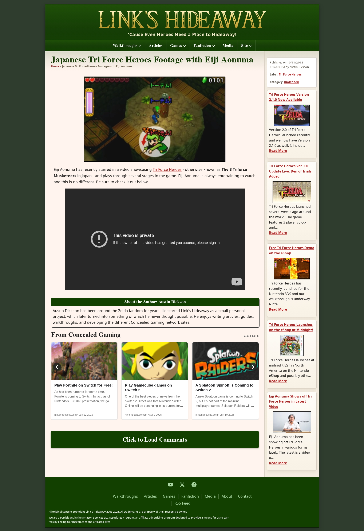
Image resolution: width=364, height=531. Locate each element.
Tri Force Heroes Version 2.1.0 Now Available (289, 97)
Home (55, 66)
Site (244, 45)
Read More (278, 150)
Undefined (291, 82)
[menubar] (182, 45)
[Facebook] (194, 484)
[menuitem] (127, 45)
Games (176, 45)
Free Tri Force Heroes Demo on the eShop (291, 250)
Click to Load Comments (155, 439)
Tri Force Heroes (290, 74)
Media (228, 45)
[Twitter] (182, 484)
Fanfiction (202, 45)
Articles (155, 45)
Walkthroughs (125, 45)
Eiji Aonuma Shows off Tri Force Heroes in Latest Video (290, 401)
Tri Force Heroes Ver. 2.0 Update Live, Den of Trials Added (290, 171)
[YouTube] (170, 484)
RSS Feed (182, 503)
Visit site (251, 336)
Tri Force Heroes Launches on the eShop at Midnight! (291, 327)
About (227, 496)
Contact (245, 496)
